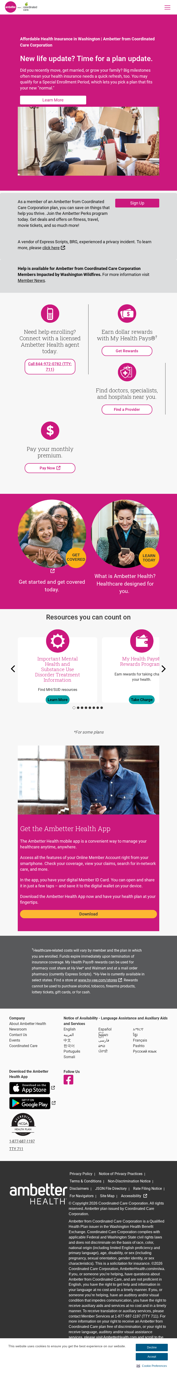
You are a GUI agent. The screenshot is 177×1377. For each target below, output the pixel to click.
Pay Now (57, 467)
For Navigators (82, 1196)
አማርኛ (138, 1029)
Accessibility (131, 1196)
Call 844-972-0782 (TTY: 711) (50, 366)
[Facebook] (68, 1080)
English (70, 1029)
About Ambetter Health (27, 1024)
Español (105, 1029)
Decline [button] (152, 1347)
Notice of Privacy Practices (120, 1174)
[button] (152, 1366)
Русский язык (145, 1051)
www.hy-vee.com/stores (100, 979)
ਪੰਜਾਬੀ (103, 1051)
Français (140, 1040)
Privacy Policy (81, 1174)
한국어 (69, 1046)
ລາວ (101, 1046)
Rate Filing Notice (147, 1188)
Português (72, 1051)
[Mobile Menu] (167, 7)
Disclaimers (79, 1188)
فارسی (103, 1040)
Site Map (107, 1196)
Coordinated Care (23, 1046)
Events (14, 1040)
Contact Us (18, 1035)
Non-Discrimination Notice (129, 1181)
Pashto (139, 1046)
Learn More (53, 100)
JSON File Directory (111, 1188)
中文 (67, 1040)
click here (54, 247)
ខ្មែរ (135, 1035)
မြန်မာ (103, 1035)
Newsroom (18, 1029)
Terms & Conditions (85, 1181)
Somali (69, 1057)
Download (88, 914)
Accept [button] (152, 1356)
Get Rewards (127, 351)
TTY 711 (16, 1149)
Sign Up (137, 203)
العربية (69, 1035)
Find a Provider (127, 409)
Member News (31, 280)
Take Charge (141, 699)
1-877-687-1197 (22, 1141)
